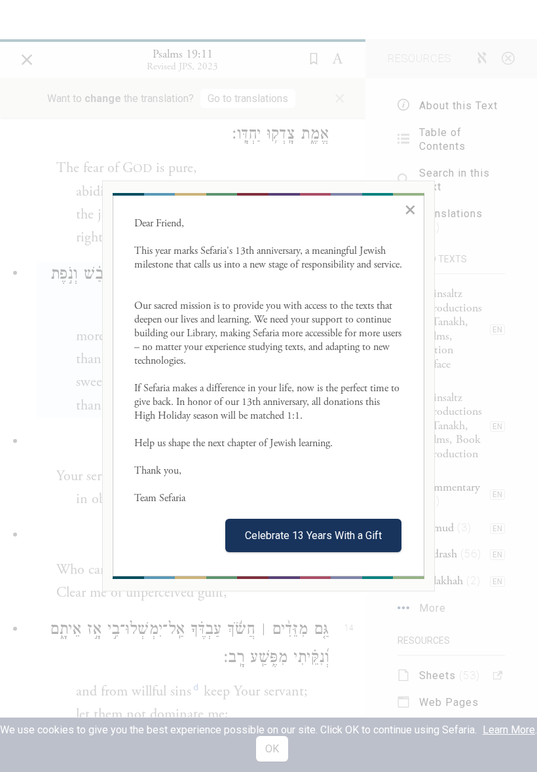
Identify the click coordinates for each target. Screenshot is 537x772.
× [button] (410, 209)
